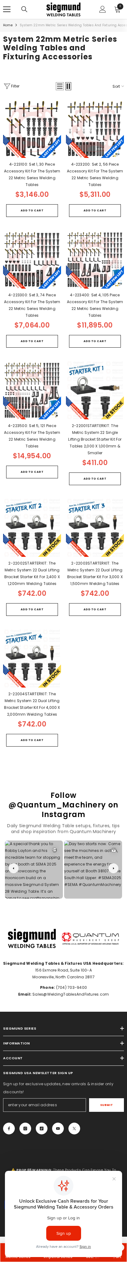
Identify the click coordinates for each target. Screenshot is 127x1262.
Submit (106, 1105)
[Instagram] (25, 1128)
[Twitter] (74, 1128)
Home (8, 25)
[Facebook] (9, 1128)
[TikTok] (41, 1128)
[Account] (102, 9)
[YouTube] (58, 1128)
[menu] (6, 9)
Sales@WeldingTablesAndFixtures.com (70, 994)
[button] (60, 86)
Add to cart (32, 210)
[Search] (24, 9)
